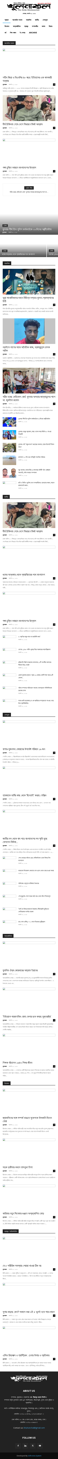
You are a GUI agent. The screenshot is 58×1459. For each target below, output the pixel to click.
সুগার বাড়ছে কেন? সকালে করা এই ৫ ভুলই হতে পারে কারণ (29, 1312)
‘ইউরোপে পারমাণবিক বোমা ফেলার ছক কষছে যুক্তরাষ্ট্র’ (27, 1016)
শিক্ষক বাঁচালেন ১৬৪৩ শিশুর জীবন (17, 1062)
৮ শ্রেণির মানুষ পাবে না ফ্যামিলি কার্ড (29, 637)
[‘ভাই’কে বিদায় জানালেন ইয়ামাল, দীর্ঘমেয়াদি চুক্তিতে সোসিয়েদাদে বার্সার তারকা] (9, 912)
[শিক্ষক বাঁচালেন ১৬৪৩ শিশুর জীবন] (29, 1047)
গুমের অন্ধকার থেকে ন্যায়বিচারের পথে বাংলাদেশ (24, 574)
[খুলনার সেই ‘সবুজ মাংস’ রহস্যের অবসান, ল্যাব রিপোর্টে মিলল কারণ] (9, 447)
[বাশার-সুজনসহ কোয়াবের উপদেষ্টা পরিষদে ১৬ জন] (29, 733)
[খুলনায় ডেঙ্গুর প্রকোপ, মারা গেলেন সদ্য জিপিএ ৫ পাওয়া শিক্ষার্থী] (9, 434)
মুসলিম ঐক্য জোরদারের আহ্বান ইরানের (20, 970)
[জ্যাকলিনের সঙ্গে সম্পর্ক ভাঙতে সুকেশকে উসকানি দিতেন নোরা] (29, 1102)
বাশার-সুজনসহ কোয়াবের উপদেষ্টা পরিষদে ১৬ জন (24, 749)
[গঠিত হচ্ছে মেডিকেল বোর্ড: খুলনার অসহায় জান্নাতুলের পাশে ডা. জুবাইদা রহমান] (29, 380)
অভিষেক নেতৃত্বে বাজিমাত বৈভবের (28, 883)
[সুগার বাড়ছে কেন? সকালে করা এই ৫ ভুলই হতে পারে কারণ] (29, 1296)
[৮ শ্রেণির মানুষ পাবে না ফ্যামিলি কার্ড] (9, 640)
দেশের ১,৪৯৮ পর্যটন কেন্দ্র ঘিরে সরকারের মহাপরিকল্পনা (34, 649)
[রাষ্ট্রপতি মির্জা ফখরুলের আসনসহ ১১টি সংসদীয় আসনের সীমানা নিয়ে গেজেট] (9, 665)
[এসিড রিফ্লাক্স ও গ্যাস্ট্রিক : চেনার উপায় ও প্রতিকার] (29, 1339)
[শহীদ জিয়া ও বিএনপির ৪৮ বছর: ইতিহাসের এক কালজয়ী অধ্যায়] (29, 61)
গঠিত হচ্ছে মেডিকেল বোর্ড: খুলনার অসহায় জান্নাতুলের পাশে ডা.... (29, 192)
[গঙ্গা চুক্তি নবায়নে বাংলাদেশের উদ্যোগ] (29, 151)
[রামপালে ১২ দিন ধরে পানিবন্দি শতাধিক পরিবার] (9, 460)
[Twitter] (32, 1445)
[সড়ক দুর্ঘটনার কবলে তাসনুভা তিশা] (29, 1151)
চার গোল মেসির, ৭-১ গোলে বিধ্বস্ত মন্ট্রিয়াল (31, 922)
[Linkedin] (25, 1445)
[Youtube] (40, 1445)
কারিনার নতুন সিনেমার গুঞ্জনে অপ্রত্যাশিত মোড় (23, 1213)
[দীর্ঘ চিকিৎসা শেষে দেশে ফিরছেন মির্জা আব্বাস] (29, 108)
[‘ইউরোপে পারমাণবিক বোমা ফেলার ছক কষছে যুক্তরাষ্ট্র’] (29, 1000)
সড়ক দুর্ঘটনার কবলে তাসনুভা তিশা (18, 1167)
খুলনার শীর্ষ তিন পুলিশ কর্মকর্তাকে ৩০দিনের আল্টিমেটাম (34, 419)
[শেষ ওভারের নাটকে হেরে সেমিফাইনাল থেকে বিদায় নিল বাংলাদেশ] (9, 861)
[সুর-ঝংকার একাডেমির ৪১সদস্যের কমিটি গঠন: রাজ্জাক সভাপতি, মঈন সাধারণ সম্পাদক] (9, 473)
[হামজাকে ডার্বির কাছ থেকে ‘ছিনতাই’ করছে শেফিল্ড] (29, 779)
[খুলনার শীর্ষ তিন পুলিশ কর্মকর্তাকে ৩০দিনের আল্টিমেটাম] (29, 217)
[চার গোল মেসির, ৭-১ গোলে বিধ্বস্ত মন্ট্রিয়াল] (9, 925)
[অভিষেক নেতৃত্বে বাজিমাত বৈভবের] (9, 886)
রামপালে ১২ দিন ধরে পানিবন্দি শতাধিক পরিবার (31, 457)
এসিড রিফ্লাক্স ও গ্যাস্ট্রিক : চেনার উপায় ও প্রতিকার (26, 1355)
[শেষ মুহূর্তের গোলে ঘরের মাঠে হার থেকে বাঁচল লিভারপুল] (9, 899)
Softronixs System (34, 1456)
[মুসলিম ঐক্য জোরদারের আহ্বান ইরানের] (29, 954)
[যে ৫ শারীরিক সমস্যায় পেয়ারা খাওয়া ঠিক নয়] (29, 1250)
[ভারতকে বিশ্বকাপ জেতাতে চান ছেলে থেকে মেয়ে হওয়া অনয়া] (9, 873)
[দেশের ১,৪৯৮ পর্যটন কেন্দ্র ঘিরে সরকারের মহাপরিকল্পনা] (9, 652)
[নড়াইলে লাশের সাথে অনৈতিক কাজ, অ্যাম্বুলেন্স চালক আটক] (29, 331)
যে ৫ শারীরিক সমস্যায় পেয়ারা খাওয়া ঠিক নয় (22, 1265)
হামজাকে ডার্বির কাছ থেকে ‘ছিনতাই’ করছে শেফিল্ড (24, 795)
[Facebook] (18, 1445)
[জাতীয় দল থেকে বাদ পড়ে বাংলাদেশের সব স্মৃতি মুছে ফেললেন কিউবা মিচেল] (29, 822)
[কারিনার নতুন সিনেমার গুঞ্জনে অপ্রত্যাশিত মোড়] (29, 1197)
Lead (5, 225)
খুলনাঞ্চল (5, 84)
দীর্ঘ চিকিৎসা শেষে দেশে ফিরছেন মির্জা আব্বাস (23, 124)
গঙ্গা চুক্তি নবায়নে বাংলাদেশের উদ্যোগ (19, 167)
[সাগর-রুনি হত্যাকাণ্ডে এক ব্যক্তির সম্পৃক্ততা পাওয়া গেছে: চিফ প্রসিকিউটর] (9, 704)
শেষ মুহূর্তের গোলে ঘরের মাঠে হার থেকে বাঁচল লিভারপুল (34, 896)
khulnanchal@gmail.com (34, 1427)
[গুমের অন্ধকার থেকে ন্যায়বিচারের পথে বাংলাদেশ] (23, 246)
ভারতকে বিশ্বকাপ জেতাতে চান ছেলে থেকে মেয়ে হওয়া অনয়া (36, 870)
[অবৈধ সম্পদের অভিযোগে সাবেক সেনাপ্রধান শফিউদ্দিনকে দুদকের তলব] (9, 691)
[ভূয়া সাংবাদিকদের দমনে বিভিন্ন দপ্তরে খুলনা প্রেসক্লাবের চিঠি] (29, 282)
